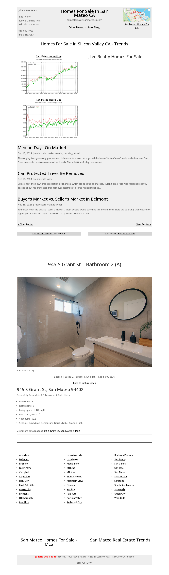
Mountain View (75, 480)
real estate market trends (48, 153)
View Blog (93, 27)
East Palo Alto (26, 485)
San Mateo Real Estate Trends (48, 233)
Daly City (24, 480)
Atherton (24, 455)
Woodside (119, 498)
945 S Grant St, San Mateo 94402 (62, 430)
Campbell (24, 472)
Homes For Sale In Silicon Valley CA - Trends (84, 44)
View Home (76, 27)
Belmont (24, 459)
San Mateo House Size (48, 99)
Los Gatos (72, 459)
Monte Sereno (74, 476)
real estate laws (43, 179)
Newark (71, 485)
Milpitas (71, 472)
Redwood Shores (123, 455)
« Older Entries (26, 224)
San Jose (119, 467)
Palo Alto (72, 493)
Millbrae (71, 467)
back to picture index (84, 383)
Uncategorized (72, 153)
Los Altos (24, 502)
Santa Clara (120, 476)
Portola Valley (74, 498)
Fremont (24, 493)
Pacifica (71, 489)
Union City (119, 493)
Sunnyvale (119, 489)
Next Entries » (143, 224)
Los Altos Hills (74, 455)
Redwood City (74, 502)
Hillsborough (26, 498)
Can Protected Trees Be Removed (51, 173)
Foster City (25, 489)
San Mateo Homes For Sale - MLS (49, 542)
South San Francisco (125, 485)
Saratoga (119, 480)
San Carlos (120, 463)
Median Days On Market (42, 147)
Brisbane (24, 463)
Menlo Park (73, 463)
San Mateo (120, 472)
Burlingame (25, 467)
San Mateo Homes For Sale (120, 233)
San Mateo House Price (49, 56)
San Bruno (120, 459)
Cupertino (24, 476)
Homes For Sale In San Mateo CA (84, 13)
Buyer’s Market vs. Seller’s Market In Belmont (63, 199)
